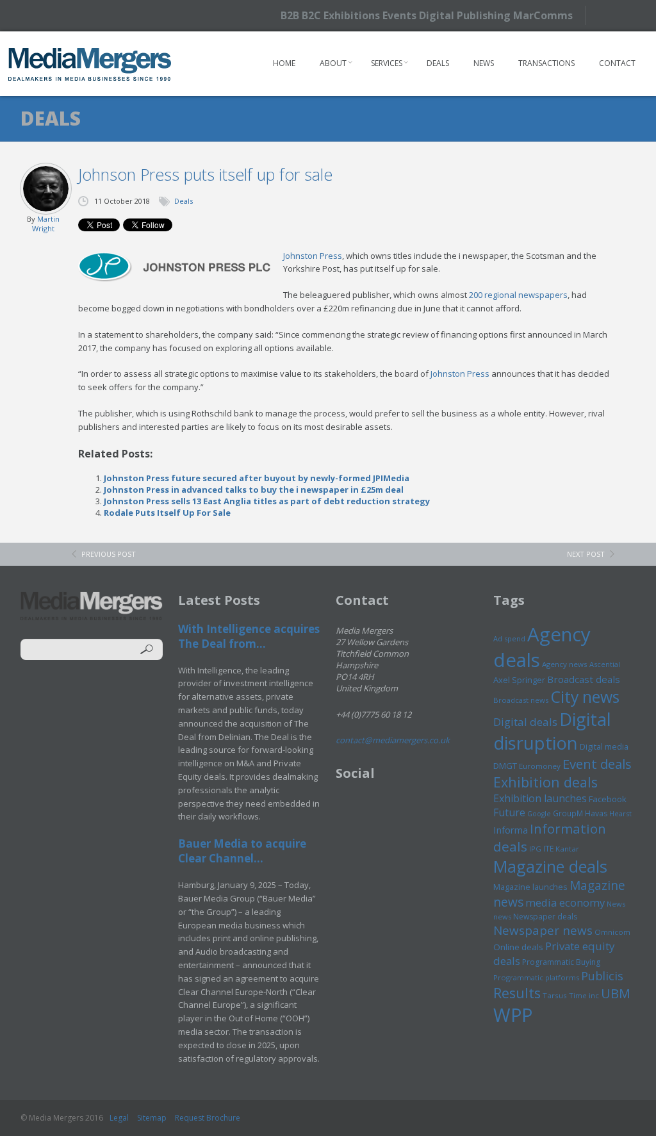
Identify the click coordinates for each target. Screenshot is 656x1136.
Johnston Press (312, 255)
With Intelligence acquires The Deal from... (249, 636)
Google (539, 813)
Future (509, 812)
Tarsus (555, 995)
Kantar (567, 848)
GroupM (568, 813)
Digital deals (525, 721)
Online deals (518, 947)
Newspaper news (543, 930)
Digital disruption (552, 731)
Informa (510, 829)
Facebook (608, 799)
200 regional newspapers (518, 294)
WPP (512, 1014)
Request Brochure (207, 1117)
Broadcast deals (583, 679)
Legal (119, 1117)
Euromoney (540, 766)
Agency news (564, 664)
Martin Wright (46, 223)
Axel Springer (519, 680)
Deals (438, 63)
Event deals (597, 764)
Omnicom (612, 932)
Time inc (584, 995)
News (483, 63)
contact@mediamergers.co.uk (393, 740)
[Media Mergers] (90, 64)
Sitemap (152, 1117)
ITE (548, 848)
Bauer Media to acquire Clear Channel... (242, 851)
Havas (596, 813)
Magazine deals (550, 866)
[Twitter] (609, 15)
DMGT (505, 765)
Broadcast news (520, 700)
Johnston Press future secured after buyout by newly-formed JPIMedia (256, 478)
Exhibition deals (545, 782)
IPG (535, 848)
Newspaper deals (545, 916)
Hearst (620, 813)
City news (584, 696)
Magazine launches (530, 887)
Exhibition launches (540, 798)
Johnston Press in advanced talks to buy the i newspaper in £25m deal (254, 489)
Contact (617, 63)
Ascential (604, 664)
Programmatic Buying (561, 962)
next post (586, 554)
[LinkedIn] (632, 14)
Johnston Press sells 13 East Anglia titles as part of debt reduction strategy (267, 501)
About (333, 63)
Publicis (602, 976)
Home (284, 63)
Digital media (604, 746)
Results (517, 993)
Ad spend (509, 638)
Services (386, 63)
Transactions (546, 63)
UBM (615, 993)
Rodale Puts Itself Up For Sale (167, 512)
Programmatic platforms (536, 977)
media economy (565, 902)
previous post (108, 554)
